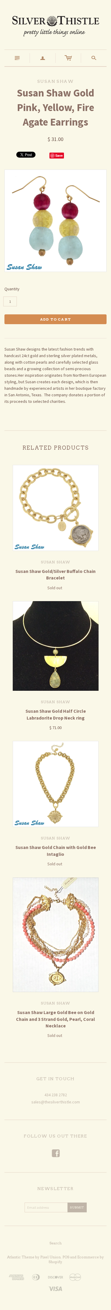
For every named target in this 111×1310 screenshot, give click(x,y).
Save (59, 155)
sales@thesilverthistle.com (55, 1102)
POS (65, 1257)
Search (55, 1243)
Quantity (12, 289)
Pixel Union (50, 1257)
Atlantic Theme (20, 1257)
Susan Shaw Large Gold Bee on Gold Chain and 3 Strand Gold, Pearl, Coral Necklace (55, 1019)
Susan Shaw (55, 562)
